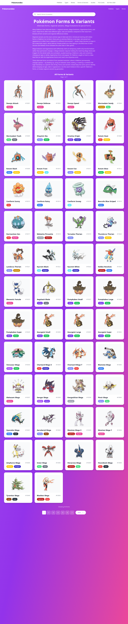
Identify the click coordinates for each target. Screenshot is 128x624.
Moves (73, 2)
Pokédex (59, 2)
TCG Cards (101, 2)
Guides (93, 2)
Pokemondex (17, 2)
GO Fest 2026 (111, 2)
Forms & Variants (83, 2)
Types (66, 2)
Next (79, 512)
